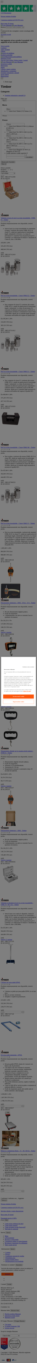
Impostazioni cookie (18, 701)
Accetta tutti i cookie (18, 696)
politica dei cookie (27, 691)
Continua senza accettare (28, 666)
